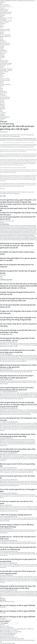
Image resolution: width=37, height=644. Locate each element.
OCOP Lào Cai (3, 19)
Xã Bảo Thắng (6, 237)
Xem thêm (2, 598)
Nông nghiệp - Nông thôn (6, 18)
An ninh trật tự (3, 42)
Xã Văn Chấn (17, 228)
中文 (5, 2)
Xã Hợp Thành (20, 235)
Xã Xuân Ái (11, 231)
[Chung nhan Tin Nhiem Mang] (7, 643)
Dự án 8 (2, 120)
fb (0, 3)
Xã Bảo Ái (12, 234)
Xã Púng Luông (6, 227)
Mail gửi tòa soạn (22, 0)
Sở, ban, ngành (14, 225)
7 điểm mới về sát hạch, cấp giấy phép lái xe (16, 515)
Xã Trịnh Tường (13, 238)
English (1, 2)
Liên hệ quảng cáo (30, 0)
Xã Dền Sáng (33, 237)
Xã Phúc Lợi (12, 232)
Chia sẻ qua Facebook (5, 135)
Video (1, 110)
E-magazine (3, 112)
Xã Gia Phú (20, 237)
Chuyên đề (2, 118)
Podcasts (2, 114)
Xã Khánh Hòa (5, 232)
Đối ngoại (2, 15)
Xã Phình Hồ (30, 227)
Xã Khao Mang (26, 225)
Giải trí (1, 37)
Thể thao (2, 46)
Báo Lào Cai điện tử (4, 5)
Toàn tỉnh (20, 225)
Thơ (1, 87)
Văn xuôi (2, 86)
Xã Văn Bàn (13, 239)
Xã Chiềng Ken (26, 239)
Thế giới (2, 47)
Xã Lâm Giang (24, 230)
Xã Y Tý (2, 238)
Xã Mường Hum (26, 237)
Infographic (3, 115)
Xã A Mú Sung (7, 238)
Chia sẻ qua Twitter (15, 135)
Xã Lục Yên (30, 231)
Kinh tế (1, 16)
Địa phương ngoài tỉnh (5, 225)
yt (1, 3)
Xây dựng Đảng (3, 11)
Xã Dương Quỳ (19, 239)
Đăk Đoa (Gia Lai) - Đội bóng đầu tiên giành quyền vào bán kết (17, 245)
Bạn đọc (2, 32)
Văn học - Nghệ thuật (5, 35)
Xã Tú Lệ (12, 227)
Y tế (1, 28)
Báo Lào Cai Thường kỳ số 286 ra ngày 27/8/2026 (17, 605)
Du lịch (1, 39)
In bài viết (22, 135)
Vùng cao (2, 54)
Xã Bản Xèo (27, 238)
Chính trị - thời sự (4, 9)
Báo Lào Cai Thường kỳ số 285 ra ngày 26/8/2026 (17, 611)
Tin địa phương (4, 224)
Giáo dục (2, 26)
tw (3, 624)
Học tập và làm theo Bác (6, 12)
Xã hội (1, 25)
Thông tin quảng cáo (5, 117)
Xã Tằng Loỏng (14, 237)
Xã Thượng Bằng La (24, 228)
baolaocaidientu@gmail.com (10, 633)
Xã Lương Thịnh (31, 234)
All (0, 59)
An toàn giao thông (4, 45)
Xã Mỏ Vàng (17, 231)
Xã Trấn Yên (17, 234)
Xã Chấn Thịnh (32, 228)
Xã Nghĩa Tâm (3, 230)
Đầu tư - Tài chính (4, 22)
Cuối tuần (2, 57)
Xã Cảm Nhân (24, 232)
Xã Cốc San (14, 235)
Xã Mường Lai (18, 232)
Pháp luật (2, 40)
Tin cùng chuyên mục (6, 334)
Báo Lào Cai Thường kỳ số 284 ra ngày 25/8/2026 (17, 617)
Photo (1, 111)
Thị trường (2, 23)
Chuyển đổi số (3, 50)
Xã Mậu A (6, 231)
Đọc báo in (2, 53)
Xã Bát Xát (32, 238)
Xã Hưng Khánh (24, 234)
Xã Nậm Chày (20, 238)
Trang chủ (2, 8)
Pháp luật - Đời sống (5, 43)
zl (2, 3)
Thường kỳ (2, 56)
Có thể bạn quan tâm (6, 280)
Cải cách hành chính (5, 30)
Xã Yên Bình (7, 234)
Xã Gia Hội (4, 228)
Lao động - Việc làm (5, 29)
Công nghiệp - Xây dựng (6, 20)
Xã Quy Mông (8, 235)
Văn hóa (2, 33)
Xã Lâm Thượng (23, 231)
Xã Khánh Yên (6, 239)
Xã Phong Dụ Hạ (11, 230)
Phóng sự (2, 49)
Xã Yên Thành (31, 232)
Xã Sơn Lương (10, 228)
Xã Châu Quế (18, 230)
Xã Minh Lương (33, 239)
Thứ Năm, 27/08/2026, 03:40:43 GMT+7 (9, 0)
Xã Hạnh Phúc (23, 227)
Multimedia (2, 108)
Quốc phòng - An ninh (5, 13)
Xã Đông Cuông (32, 230)
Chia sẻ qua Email (29, 135)
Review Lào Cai (3, 52)
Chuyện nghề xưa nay (5, 36)
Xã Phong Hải (27, 235)
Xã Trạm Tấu (17, 227)
